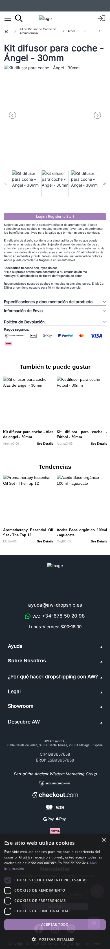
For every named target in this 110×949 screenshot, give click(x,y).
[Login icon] (101, 18)
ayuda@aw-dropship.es (55, 605)
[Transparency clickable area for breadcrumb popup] (36, 31)
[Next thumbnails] (104, 183)
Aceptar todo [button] (55, 924)
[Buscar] (18, 18)
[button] (55, 939)
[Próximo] (99, 31)
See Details (45, 443)
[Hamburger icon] (7, 18)
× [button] (104, 840)
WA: (58, 616)
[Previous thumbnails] (6, 183)
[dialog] (55, 891)
